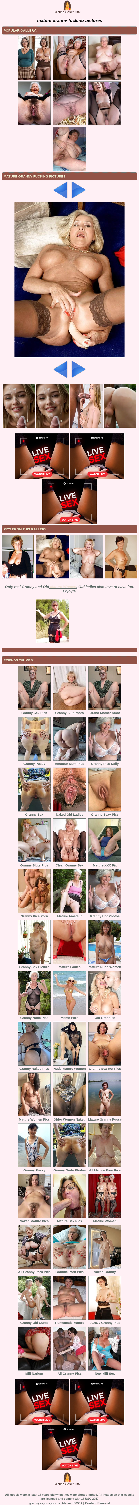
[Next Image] (78, 197)
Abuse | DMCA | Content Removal (86, 1503)
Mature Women (63, 587)
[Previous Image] (61, 197)
